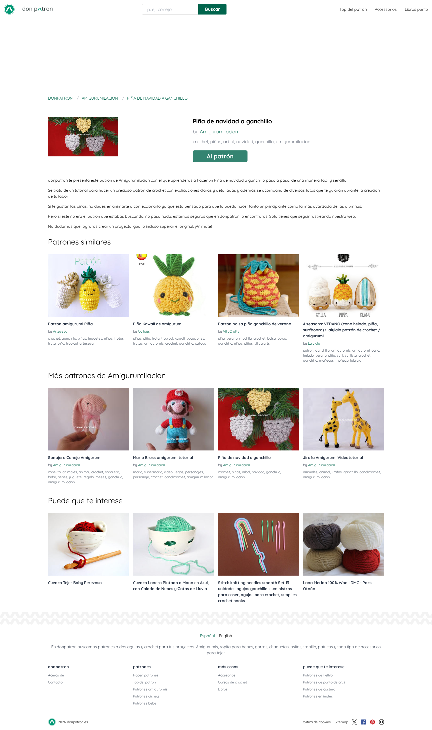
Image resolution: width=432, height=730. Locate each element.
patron (308, 350)
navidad (244, 141)
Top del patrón (353, 9)
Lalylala (314, 343)
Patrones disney (146, 696)
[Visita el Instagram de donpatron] (381, 721)
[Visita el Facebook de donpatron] (363, 721)
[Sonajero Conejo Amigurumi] (88, 419)
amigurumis (154, 343)
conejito (54, 472)
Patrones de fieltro (317, 675)
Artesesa (60, 331)
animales (69, 472)
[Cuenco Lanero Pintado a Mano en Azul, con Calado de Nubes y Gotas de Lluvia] (173, 544)
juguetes (95, 338)
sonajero (112, 472)
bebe (52, 477)
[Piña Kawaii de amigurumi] (173, 285)
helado (308, 355)
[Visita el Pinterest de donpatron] (372, 721)
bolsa (271, 338)
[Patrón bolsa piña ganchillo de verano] (258, 285)
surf (340, 355)
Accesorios (226, 675)
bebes (63, 477)
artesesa (87, 343)
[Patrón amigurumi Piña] (88, 285)
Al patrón (220, 156)
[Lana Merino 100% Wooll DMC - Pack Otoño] (343, 544)
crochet (200, 141)
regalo (89, 477)
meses (101, 477)
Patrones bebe (144, 703)
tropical (72, 343)
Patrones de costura (319, 689)
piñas (215, 141)
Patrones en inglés (318, 696)
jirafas (337, 472)
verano (232, 338)
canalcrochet (174, 477)
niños (108, 338)
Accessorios (386, 9)
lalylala (355, 360)
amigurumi (361, 350)
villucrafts (262, 343)
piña (61, 343)
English (225, 635)
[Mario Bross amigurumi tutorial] (173, 419)
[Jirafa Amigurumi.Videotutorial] (343, 419)
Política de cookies (316, 722)
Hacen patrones (145, 675)
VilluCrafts (231, 331)
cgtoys (200, 343)
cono (375, 350)
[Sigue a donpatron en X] (354, 721)
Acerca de (56, 675)
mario (137, 472)
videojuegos (174, 472)
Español (207, 635)
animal (84, 472)
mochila (245, 338)
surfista (351, 355)
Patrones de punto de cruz (324, 682)
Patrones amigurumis (150, 689)
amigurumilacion (293, 141)
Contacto (55, 682)
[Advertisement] (216, 56)
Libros (223, 689)
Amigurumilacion (219, 131)
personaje (141, 477)
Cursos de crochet (232, 682)
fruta (52, 343)
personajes (194, 472)
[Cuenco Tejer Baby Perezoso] (88, 544)
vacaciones (195, 338)
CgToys (144, 331)
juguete (75, 477)
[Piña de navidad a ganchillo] (258, 419)
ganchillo (264, 141)
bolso (282, 338)
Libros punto (416, 9)
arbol (228, 141)
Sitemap (341, 722)
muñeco (342, 360)
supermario (153, 472)
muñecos (326, 360)
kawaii (180, 338)
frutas (119, 338)
